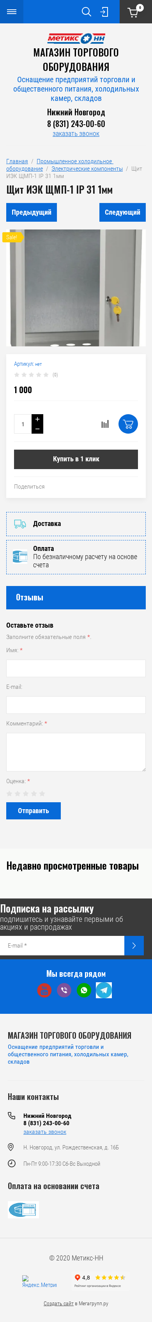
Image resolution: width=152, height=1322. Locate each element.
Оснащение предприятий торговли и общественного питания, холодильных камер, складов (76, 89)
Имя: (14, 650)
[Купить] (128, 424)
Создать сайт (59, 1303)
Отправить (33, 811)
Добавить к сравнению (105, 424)
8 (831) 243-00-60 (76, 123)
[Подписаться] (134, 945)
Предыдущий (31, 212)
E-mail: (14, 686)
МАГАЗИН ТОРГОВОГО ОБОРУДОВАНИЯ (76, 59)
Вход (104, 11)
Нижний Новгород (76, 112)
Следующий (122, 212)
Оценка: (18, 781)
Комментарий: (26, 723)
